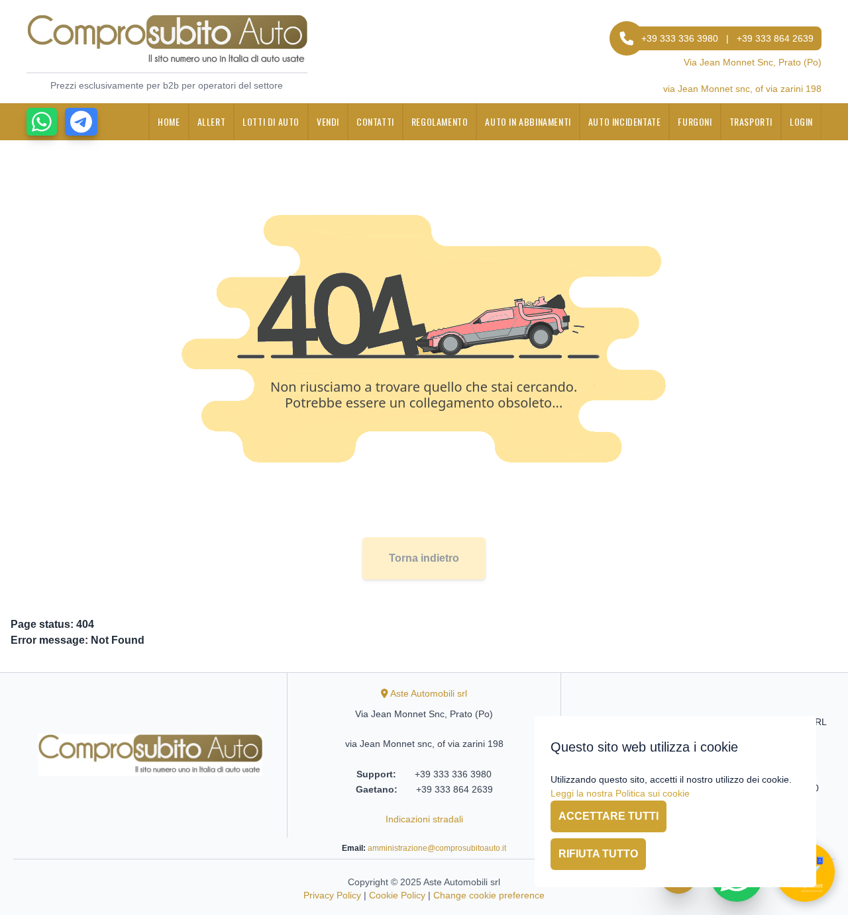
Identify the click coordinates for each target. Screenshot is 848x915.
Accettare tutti (608, 816)
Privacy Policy (332, 895)
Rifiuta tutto (598, 853)
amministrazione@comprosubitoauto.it (437, 848)
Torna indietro (424, 558)
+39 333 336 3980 (679, 38)
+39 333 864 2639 (775, 38)
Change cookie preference (489, 895)
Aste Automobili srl (428, 693)
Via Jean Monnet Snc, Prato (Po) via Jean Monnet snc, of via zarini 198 (742, 75)
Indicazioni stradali (424, 819)
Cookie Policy (397, 895)
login (801, 121)
